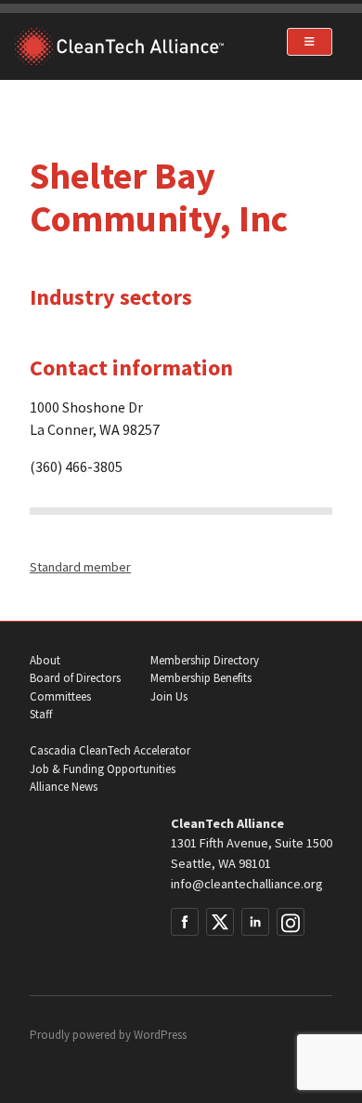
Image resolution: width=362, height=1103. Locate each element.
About (45, 660)
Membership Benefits (201, 678)
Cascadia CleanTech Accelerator (110, 750)
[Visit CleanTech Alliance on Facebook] (185, 922)
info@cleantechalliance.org (247, 883)
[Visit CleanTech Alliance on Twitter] (220, 922)
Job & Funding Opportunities (102, 769)
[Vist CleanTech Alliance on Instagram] (290, 922)
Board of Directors (75, 678)
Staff (41, 714)
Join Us (168, 696)
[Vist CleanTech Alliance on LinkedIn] (255, 922)
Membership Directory (204, 660)
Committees (60, 696)
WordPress (160, 1035)
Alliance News (63, 786)
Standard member (80, 566)
